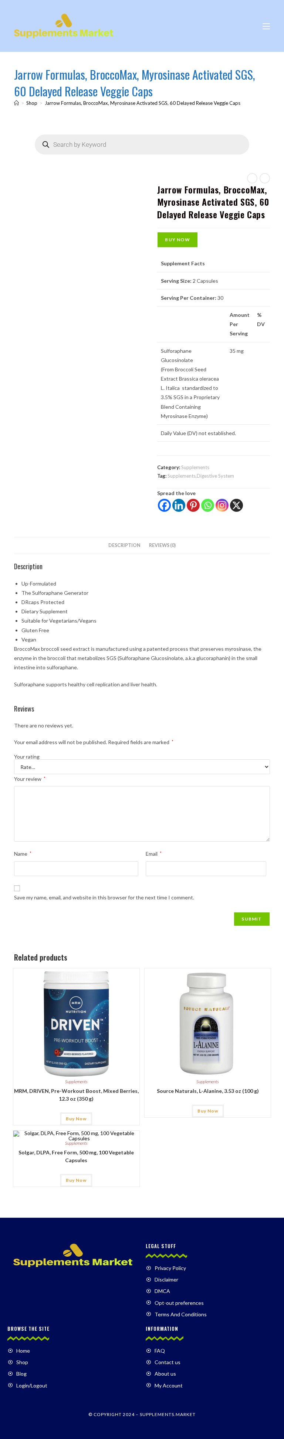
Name (22, 854)
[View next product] (265, 178)
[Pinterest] (193, 505)
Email (154, 854)
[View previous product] (252, 178)
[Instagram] (222, 505)
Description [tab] (124, 545)
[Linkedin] (178, 505)
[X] (236, 505)
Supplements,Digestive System (201, 476)
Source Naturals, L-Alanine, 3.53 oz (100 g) (208, 1091)
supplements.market (168, 1414)
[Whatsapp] (207, 505)
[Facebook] (164, 505)
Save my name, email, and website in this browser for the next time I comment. (104, 897)
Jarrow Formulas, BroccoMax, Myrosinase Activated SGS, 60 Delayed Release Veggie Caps (142, 103)
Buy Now (177, 239)
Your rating (27, 756)
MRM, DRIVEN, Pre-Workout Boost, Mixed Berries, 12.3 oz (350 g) (76, 1095)
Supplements (195, 467)
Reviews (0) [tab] (162, 545)
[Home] (16, 103)
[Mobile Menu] (266, 26)
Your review (29, 779)
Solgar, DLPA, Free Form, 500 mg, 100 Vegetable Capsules (76, 1156)
